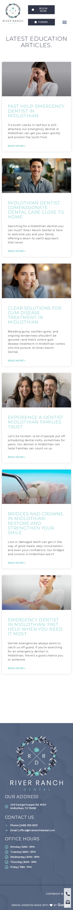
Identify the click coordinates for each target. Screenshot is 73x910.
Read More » (17, 145)
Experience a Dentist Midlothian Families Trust (35, 422)
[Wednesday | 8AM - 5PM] (36, 857)
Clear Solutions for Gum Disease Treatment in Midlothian (34, 315)
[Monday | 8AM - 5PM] (36, 847)
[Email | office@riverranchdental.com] (38, 831)
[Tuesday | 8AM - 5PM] (36, 852)
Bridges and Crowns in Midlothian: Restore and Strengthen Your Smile (35, 523)
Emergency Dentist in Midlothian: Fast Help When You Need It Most (35, 627)
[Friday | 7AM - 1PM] (36, 867)
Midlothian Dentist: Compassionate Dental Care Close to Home (36, 210)
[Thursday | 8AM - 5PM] (36, 862)
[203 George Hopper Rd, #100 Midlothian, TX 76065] (27, 807)
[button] (64, 22)
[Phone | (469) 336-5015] (38, 826)
